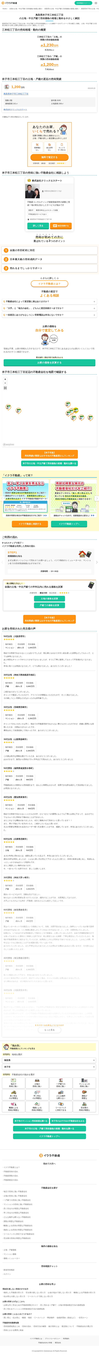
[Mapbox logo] (8, 444)
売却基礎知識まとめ (12, 1326)
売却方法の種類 (40, 1326)
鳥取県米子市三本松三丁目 (16, 94)
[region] (49, 411)
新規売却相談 (9, 1270)
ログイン (7, 1274)
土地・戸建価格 (10, 1250)
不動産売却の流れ (11, 1171)
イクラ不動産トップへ (69, 524)
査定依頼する (61, 226)
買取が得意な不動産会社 (13, 1221)
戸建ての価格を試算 (49, 605)
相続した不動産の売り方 (13, 1292)
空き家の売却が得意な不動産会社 (17, 1238)
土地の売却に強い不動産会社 (15, 1196)
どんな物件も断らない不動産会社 (17, 1217)
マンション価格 (10, 1254)
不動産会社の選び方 (85, 1326)
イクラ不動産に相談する (30, 524)
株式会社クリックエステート (15, 109)
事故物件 (50, 1318)
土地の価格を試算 (49, 598)
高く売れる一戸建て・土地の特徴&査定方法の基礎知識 (62, 1305)
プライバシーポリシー (52, 1338)
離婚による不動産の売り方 (84, 1292)
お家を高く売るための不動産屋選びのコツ (21, 1305)
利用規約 (66, 1338)
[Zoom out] (5, 383)
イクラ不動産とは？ (49, 283)
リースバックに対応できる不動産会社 (19, 1234)
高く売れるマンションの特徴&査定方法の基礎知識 (24, 1309)
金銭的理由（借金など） (67, 1318)
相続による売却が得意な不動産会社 (18, 1230)
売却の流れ (26, 1326)
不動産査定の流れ (11, 1180)
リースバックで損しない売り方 (40, 1296)
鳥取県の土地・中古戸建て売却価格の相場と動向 (61, 9)
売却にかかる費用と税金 (13, 1330)
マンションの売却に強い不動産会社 (18, 1204)
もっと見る (49, 1030)
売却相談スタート (83, 3)
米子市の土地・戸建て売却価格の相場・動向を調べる (49, 1128)
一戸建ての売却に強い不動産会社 (17, 1200)
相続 (30, 1318)
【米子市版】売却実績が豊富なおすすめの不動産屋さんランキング (49, 454)
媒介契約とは (53, 1326)
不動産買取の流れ (11, 1176)
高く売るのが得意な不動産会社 (16, 1208)
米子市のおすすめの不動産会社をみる (68, 1121)
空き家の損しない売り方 (36, 1292)
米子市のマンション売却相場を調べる (31, 1121)
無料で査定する (49, 157)
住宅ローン (83, 1318)
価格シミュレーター (12, 1258)
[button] (68, 413)
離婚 (24, 1318)
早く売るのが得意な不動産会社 (16, 1213)
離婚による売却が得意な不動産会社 (18, 1226)
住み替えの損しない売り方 (14, 1296)
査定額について (68, 1326)
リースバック (39, 1318)
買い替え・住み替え (12, 1318)
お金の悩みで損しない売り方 (59, 1292)
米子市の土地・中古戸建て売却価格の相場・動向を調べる (49, 463)
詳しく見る (38, 226)
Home (5, 9)
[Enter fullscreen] (5, 388)
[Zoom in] (5, 379)
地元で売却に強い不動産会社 (15, 1191)
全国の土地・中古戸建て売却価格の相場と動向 (25, 9)
